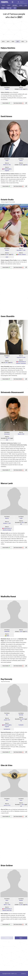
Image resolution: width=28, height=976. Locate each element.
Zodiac (20, 5)
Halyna (7, 89)
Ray (7, 714)
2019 (8, 41)
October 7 (5, 523)
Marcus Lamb (7, 483)
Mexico (19, 254)
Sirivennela (7, 434)
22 (12, 254)
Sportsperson (7, 729)
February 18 (19, 357)
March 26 (5, 164)
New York (9, 910)
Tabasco (24, 254)
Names (8, 5)
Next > (21, 938)
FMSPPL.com (14, 973)
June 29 (5, 805)
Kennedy (21, 714)
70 (20, 720)
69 (26, 164)
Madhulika (6, 631)
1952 (9, 164)
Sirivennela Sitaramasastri (12, 392)
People (3, 5)
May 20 (19, 434)
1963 (9, 904)
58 (26, 904)
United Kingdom (7, 169)
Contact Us (23, 973)
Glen (7, 800)
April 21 (5, 904)
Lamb (21, 518)
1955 (24, 357)
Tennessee (23, 363)
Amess (21, 160)
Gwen (7, 357)
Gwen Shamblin (7, 316)
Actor (7, 257)
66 (11, 362)
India (8, 635)
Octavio (7, 250)
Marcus (7, 518)
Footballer (21, 725)
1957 (9, 523)
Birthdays (15, 5)
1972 (9, 805)
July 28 (5, 719)
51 (26, 89)
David (7, 160)
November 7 (19, 250)
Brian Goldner (7, 865)
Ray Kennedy (6, 679)
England (7, 170)
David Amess (6, 116)
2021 (18, 41)
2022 (22, 41)
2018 (3, 41)
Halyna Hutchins (8, 48)
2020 (13, 41)
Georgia (9, 530)
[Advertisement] (14, 29)
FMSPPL (4, 2)
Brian (7, 900)
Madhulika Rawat (8, 596)
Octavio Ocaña (7, 199)
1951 (9, 719)
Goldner (21, 900)
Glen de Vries (6, 765)
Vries (21, 800)
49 (20, 806)
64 (20, 524)
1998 (24, 250)
